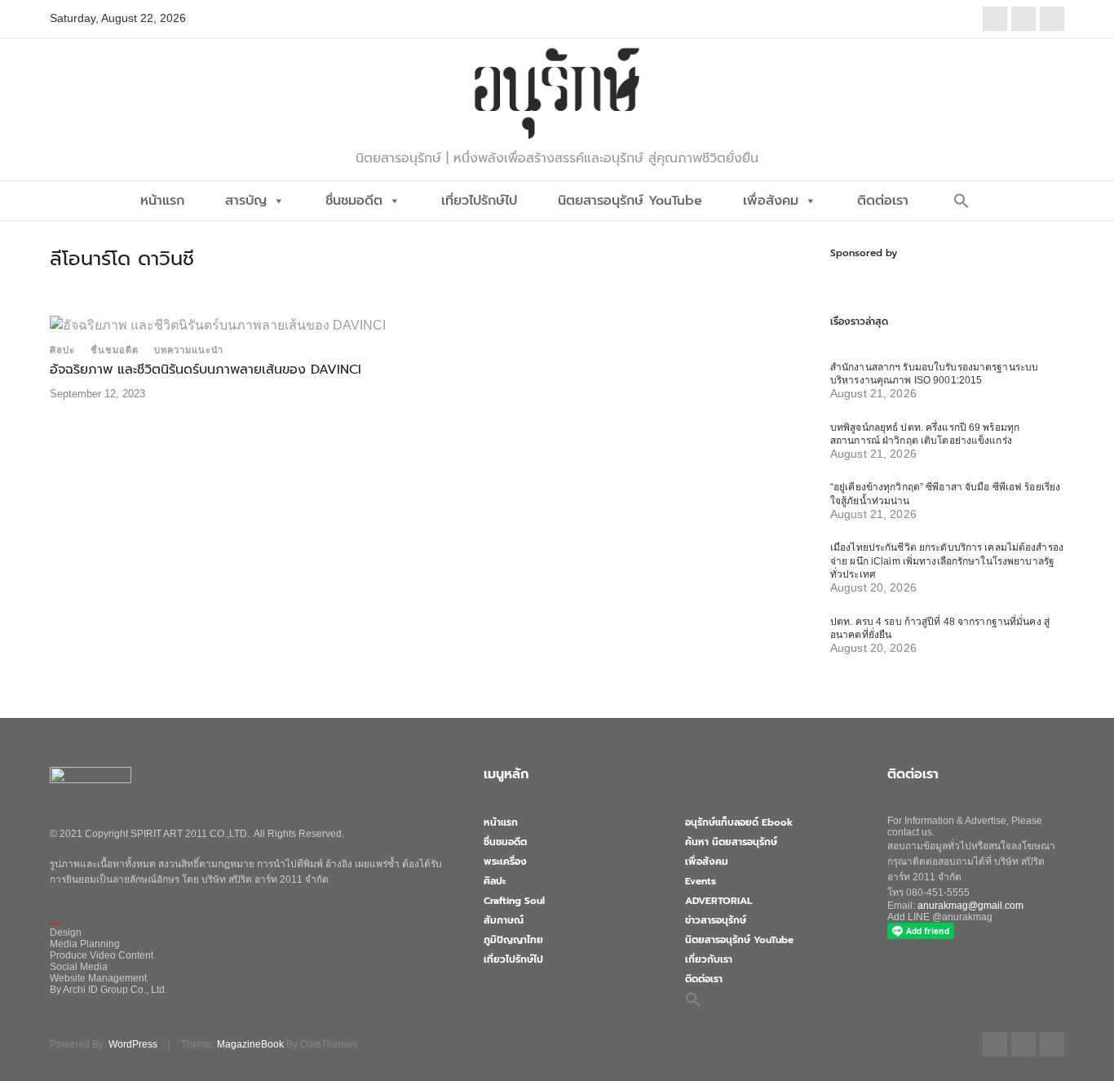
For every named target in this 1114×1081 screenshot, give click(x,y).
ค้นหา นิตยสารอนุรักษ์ (731, 842)
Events (700, 881)
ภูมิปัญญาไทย (513, 940)
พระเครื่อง (505, 861)
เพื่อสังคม (770, 200)
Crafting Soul (514, 900)
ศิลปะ (62, 350)
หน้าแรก (162, 200)
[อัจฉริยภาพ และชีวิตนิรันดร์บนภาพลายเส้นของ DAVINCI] (218, 324)
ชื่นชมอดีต (353, 200)
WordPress (132, 1044)
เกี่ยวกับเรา (708, 959)
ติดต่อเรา (882, 200)
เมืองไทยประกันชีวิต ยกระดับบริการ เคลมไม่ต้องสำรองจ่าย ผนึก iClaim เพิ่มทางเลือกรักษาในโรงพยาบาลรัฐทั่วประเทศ (946, 561)
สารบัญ (246, 200)
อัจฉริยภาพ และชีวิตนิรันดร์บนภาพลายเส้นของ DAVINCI (205, 369)
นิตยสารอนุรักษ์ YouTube (630, 200)
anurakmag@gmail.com (970, 905)
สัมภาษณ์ (504, 920)
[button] (961, 200)
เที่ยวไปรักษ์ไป (479, 200)
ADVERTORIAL (718, 900)
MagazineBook (250, 1044)
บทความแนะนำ (188, 350)
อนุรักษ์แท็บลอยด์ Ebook (739, 822)
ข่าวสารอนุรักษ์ (715, 920)
